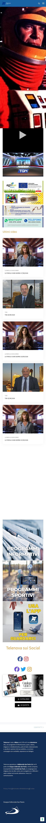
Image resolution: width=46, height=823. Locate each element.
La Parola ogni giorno (12, 270)
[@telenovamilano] (20, 660)
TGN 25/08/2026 (10, 398)
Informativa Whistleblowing (21, 789)
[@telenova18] (26, 660)
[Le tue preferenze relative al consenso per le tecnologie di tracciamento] (42, 819)
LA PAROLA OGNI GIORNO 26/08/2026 (16, 357)
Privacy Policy (7, 789)
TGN (6, 312)
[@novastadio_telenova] (29, 670)
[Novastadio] (23, 670)
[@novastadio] (16, 670)
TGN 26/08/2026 (10, 315)
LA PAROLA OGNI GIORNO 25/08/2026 (16, 440)
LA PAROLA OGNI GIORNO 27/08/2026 (16, 273)
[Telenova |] (6, 3)
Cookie (32, 789)
